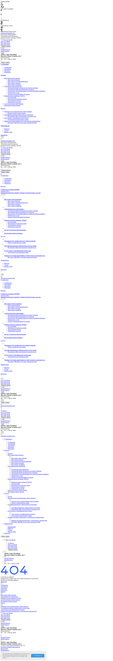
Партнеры (7, 70)
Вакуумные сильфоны (14, 84)
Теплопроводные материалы (13, 86)
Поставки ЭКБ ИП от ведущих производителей (22, 122)
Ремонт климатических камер (17, 113)
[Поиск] (2, 137)
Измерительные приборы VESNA (14, 96)
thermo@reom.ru (5, 49)
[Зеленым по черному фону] (1, 18)
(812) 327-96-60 (8, 40)
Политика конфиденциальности (10, 647)
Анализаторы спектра (14, 100)
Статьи (6, 130)
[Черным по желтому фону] (1, 16)
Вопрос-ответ (8, 132)
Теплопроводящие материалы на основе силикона (23, 88)
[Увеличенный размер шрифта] (2, 7)
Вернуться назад (6, 580)
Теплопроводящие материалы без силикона (21, 89)
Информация (5, 126)
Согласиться (38, 655)
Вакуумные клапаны (14, 83)
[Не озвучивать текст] (1, 30)
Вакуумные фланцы (14, 80)
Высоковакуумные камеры (12, 105)
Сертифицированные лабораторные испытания (18, 115)
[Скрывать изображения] (1, 24)
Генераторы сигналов (14, 102)
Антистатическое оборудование (13, 104)
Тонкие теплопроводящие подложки (19, 94)
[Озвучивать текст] (2, 27)
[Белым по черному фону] (1, 12)
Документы (7, 69)
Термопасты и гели (13, 92)
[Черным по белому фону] (1, 11)
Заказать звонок (5, 46)
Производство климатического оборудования (18, 111)
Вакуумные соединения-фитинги (18, 81)
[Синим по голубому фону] (1, 14)
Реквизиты (7, 72)
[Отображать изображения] (2, 22)
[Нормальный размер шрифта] (2, 5)
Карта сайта (4, 648)
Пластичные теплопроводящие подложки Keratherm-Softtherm (26, 91)
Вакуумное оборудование (12, 78)
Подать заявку (5, 62)
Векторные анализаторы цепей (17, 99)
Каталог (3, 75)
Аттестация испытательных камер (18, 119)
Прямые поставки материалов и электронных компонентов (22, 121)
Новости (6, 129)
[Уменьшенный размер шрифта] (1, 3)
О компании (5, 64)
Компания (4, 581)
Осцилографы (12, 97)
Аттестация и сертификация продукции (16, 118)
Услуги (3, 108)
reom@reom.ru (5, 51)
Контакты (4, 135)
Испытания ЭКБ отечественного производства (22, 116)
